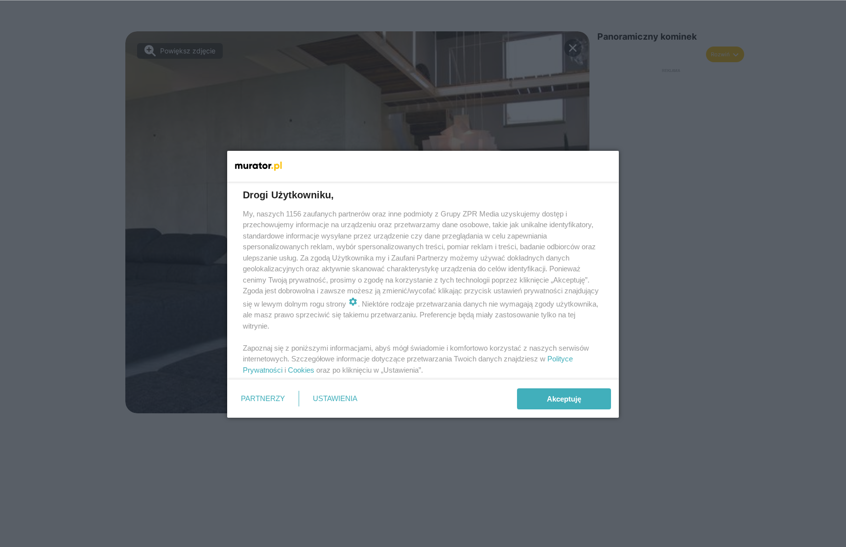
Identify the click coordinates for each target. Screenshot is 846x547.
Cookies (301, 370)
